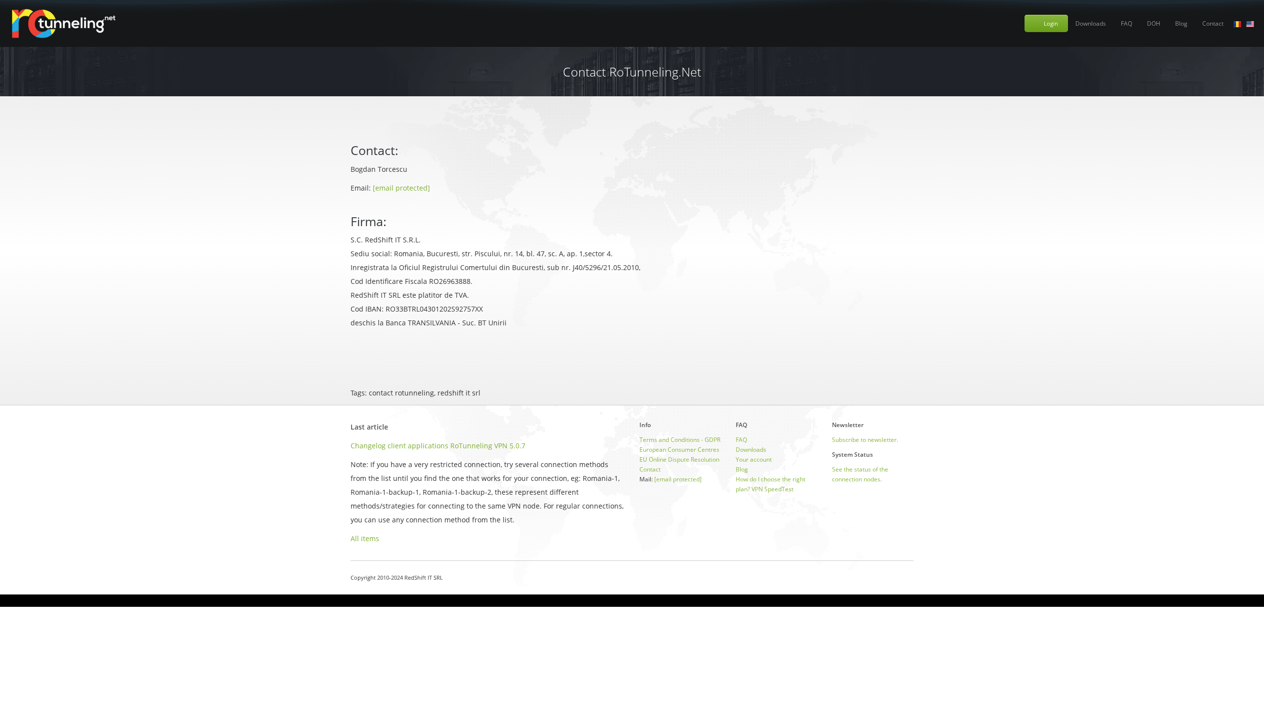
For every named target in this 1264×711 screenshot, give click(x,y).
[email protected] (401, 188)
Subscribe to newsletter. (865, 439)
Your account (754, 459)
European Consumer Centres (679, 449)
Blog (1181, 23)
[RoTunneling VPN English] (1250, 23)
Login (1051, 23)
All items (365, 538)
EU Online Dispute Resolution (679, 459)
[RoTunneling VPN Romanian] (1237, 23)
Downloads (1090, 23)
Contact (1213, 23)
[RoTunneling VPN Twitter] (909, 577)
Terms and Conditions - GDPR (679, 439)
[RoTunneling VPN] (62, 23)
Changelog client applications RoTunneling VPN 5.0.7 (438, 445)
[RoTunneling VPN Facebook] (885, 577)
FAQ (1126, 23)
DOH (1153, 23)
